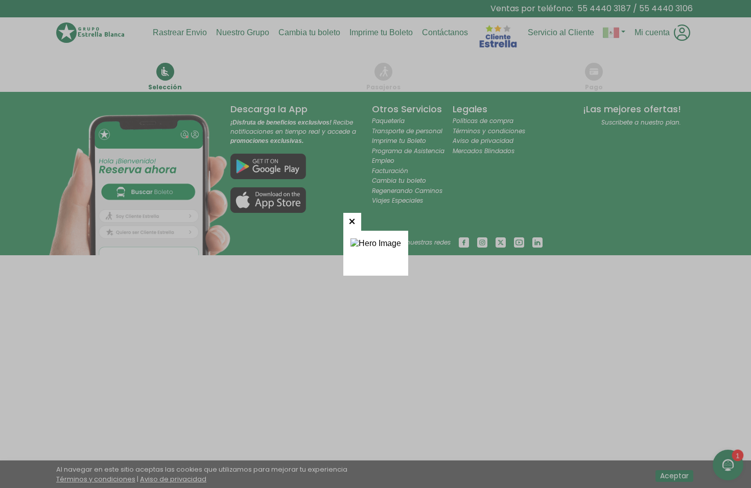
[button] (352, 222)
